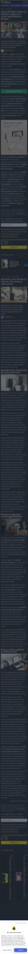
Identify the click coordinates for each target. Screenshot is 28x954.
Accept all (20, 950)
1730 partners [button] (10, 935)
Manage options (7, 950)
